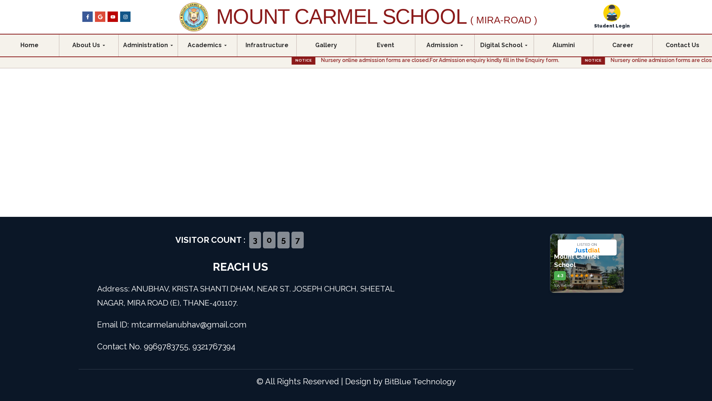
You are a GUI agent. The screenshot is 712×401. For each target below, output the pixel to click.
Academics (205, 45)
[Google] (100, 17)
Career (622, 45)
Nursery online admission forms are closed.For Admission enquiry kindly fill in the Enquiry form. (411, 60)
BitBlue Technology (420, 381)
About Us (86, 45)
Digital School (501, 45)
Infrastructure (267, 45)
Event (385, 45)
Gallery (326, 45)
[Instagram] (125, 17)
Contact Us (682, 45)
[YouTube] (113, 17)
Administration (145, 45)
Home (29, 45)
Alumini (564, 45)
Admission (442, 45)
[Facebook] (87, 17)
